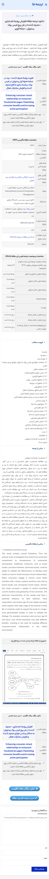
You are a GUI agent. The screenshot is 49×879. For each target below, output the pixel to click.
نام (46, 848)
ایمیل (45, 858)
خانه (30, 16)
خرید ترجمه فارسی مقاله (23, 798)
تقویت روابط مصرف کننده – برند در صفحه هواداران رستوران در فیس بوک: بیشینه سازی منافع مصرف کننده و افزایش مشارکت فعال (19, 83)
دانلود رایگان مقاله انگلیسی (23, 788)
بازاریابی (19, 177)
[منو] (3, 5)
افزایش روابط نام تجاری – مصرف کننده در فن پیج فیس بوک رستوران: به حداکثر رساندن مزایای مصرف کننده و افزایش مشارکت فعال (19, 732)
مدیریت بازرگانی (28, 177)
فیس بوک (30, 209)
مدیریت (31, 166)
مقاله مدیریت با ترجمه (22, 16)
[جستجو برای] (46, 5)
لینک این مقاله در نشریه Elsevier (22, 237)
